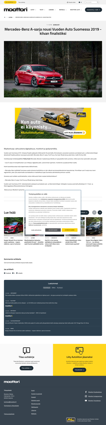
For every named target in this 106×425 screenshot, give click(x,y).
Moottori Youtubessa (94, 401)
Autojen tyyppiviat (36, 394)
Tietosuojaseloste (9, 414)
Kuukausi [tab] (60, 288)
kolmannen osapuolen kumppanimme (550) (53, 199)
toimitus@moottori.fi (10, 402)
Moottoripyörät (35, 404)
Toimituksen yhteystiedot (11, 406)
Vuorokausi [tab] (46, 288)
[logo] (15, 11)
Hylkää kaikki (53, 230)
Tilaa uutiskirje (21, 2)
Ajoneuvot (56, 25)
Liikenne (33, 410)
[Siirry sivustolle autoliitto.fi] (70, 420)
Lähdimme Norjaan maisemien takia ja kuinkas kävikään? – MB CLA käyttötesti (25, 313)
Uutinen (10, 17)
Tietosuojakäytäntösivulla (40, 223)
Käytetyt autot (35, 400)
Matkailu (33, 414)
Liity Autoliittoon (9, 2)
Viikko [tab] (53, 288)
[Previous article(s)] (94, 212)
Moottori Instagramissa (95, 396)
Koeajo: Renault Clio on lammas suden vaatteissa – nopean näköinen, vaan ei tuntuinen (27, 331)
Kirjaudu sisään (72, 2)
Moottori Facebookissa (95, 392)
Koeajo (12, 238)
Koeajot (33, 397)
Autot (33, 390)
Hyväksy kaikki (69, 230)
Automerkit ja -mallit (92, 10)
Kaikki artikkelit (81, 212)
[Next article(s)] (100, 212)
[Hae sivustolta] (97, 2)
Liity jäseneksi (78, 370)
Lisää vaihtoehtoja (36, 230)
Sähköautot (54, 238)
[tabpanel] (53, 312)
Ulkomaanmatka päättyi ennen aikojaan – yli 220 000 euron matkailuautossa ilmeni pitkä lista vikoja (31, 303)
